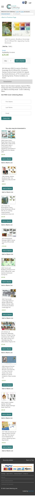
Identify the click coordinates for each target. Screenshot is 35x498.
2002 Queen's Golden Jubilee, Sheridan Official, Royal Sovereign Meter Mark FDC (8, 405)
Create (22, 11)
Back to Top (30, 460)
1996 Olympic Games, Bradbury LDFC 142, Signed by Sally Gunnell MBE (8, 179)
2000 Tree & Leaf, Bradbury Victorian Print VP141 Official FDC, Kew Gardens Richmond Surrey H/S (8, 271)
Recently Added (8, 460)
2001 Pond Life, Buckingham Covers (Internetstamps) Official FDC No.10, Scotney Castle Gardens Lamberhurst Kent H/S (8, 210)
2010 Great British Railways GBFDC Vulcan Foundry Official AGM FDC (8, 241)
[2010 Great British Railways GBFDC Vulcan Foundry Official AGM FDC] (9, 232)
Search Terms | (10, 473)
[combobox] (22, 14)
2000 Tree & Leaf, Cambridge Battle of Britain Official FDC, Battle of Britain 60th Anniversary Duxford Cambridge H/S (8, 303)
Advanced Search (5, 14)
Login (17, 11)
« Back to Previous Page (8, 17)
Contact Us (25, 473)
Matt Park (31, 491)
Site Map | (3, 473)
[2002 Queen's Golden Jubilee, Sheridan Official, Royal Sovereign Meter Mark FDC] (8, 396)
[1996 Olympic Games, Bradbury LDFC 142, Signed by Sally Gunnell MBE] (9, 170)
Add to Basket (6, 159)
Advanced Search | (18, 473)
